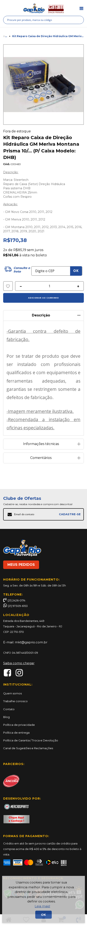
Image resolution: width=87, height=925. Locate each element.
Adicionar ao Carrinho (43, 298)
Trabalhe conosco (15, 701)
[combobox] (43, 20)
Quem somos (12, 693)
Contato (9, 709)
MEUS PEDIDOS (21, 565)
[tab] (43, 314)
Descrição (41, 315)
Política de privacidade (19, 724)
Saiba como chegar (18, 663)
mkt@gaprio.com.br (31, 642)
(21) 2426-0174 (16, 600)
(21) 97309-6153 (18, 606)
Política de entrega (16, 732)
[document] (43, 899)
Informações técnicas (41, 444)
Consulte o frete (22, 269)
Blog (6, 717)
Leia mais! (42, 906)
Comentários (41, 458)
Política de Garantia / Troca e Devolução (30, 740)
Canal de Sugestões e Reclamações (28, 748)
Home (7, 36)
